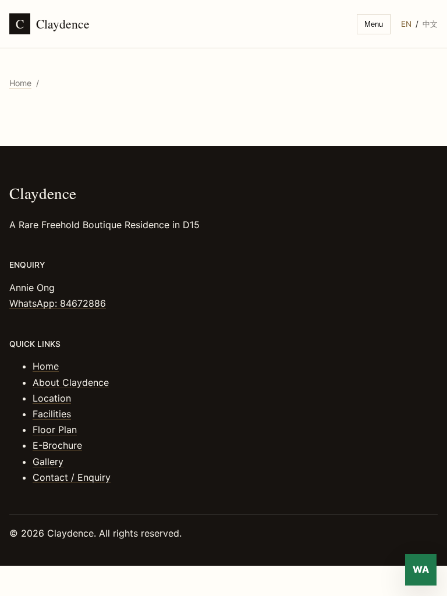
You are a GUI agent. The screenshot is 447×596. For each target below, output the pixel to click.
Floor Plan (55, 429)
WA (421, 569)
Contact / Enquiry (72, 477)
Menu (373, 24)
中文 (430, 24)
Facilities (52, 414)
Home (20, 83)
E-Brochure (57, 445)
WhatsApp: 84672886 (57, 303)
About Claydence (71, 382)
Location (52, 398)
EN (406, 24)
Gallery (48, 461)
